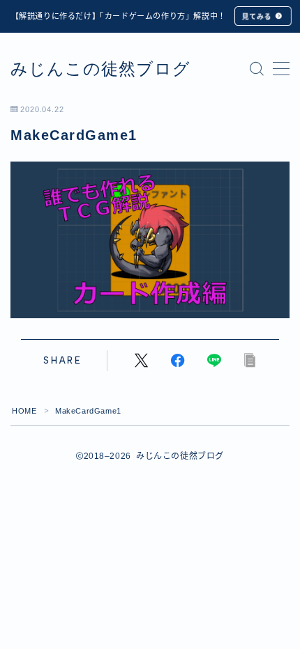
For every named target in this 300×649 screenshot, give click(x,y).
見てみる (256, 16)
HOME (24, 411)
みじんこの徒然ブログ (100, 69)
